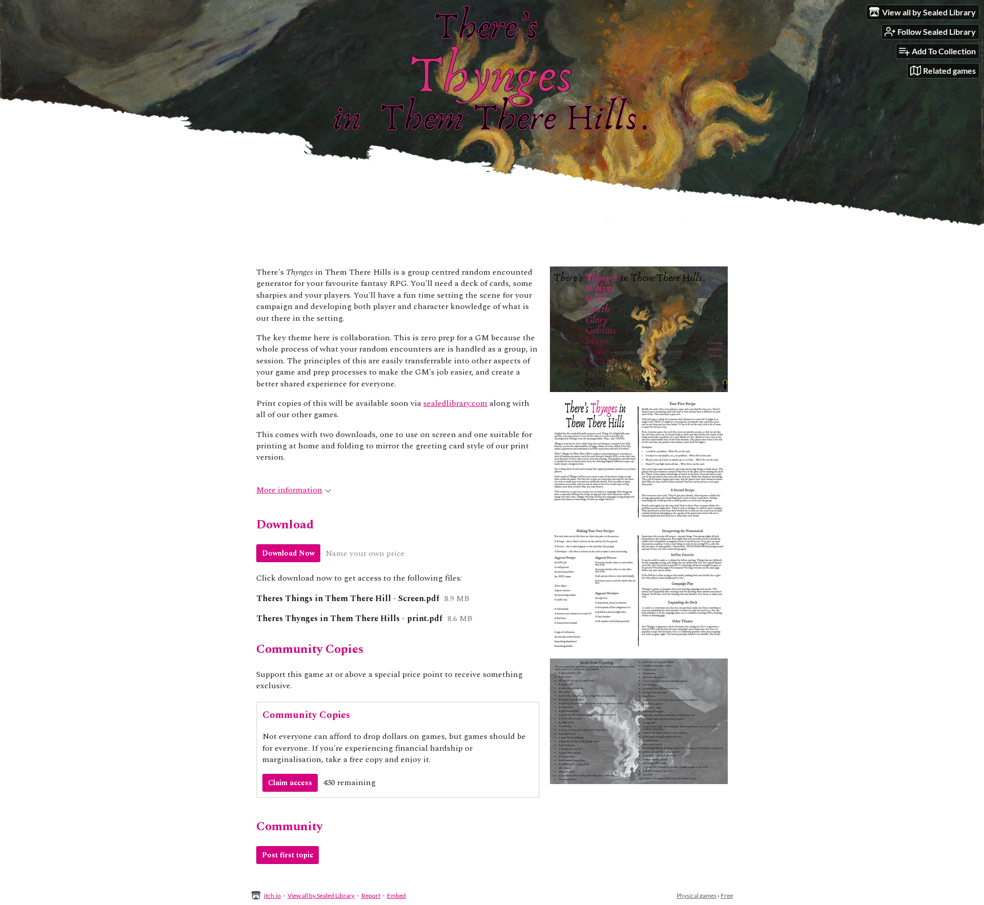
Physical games (696, 895)
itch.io (272, 895)
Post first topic (287, 855)
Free (727, 895)
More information (289, 490)
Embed (396, 895)
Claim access (290, 782)
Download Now (288, 553)
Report (370, 895)
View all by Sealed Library (321, 895)
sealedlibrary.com (455, 403)
